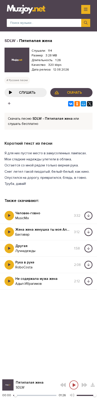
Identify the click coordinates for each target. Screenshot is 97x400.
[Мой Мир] (83, 103)
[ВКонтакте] (71, 103)
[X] (89, 103)
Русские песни (18, 80)
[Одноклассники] (77, 103)
